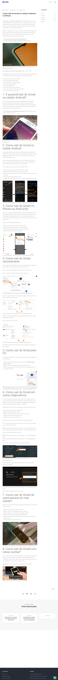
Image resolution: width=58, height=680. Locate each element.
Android (13, 21)
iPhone (17, 21)
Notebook (43, 21)
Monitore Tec (22, 10)
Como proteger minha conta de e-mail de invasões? (12, 70)
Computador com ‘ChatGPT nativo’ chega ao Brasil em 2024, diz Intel (11, 619)
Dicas (42, 13)
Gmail (6, 21)
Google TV (25, 402)
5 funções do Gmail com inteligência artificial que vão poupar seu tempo (17, 40)
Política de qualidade (6, 676)
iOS (19, 21)
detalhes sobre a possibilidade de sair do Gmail (15, 111)
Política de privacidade (6, 678)
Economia (43, 15)
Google (22, 101)
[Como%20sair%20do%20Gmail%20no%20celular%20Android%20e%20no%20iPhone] (23, 593)
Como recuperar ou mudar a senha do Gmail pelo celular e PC (15, 39)
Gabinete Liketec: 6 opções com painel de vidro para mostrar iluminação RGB (29, 619)
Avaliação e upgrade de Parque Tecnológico (38, 678)
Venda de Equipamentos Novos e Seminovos (38, 676)
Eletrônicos (43, 17)
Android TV (19, 402)
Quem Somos (4, 674)
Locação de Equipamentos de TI (36, 674)
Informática (13, 10)
